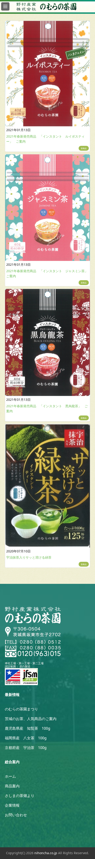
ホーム (10, 776)
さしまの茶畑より (19, 795)
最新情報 (12, 694)
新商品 (83, 148)
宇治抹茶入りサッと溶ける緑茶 (28, 557)
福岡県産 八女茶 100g (26, 737)
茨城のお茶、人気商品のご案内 (30, 718)
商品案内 (12, 785)
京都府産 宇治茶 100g (26, 747)
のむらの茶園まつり (21, 709)
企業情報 (12, 805)
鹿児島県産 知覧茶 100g (27, 728)
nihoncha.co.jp (45, 853)
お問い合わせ (16, 814)
